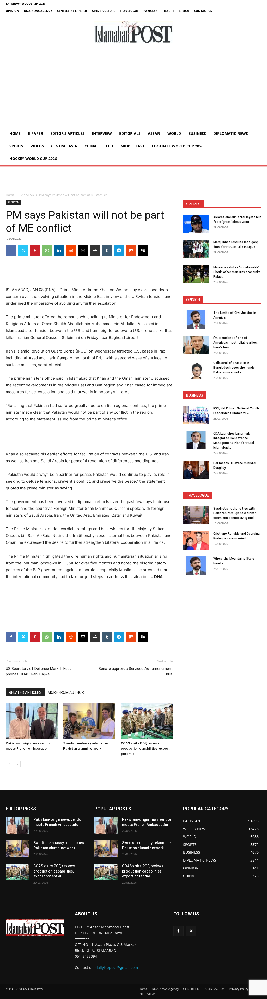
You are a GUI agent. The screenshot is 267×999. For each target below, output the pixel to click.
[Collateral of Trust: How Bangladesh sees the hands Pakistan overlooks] (196, 370)
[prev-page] (9, 764)
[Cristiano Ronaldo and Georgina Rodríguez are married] (196, 540)
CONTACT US (203, 11)
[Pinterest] (35, 250)
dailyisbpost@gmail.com (116, 967)
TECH (108, 145)
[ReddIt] (71, 250)
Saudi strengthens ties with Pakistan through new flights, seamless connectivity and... (235, 513)
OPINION (12, 11)
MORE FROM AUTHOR (66, 692)
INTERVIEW (102, 133)
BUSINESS (197, 133)
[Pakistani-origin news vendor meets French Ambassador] (32, 721)
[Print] (95, 250)
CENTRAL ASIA (64, 145)
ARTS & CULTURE (103, 11)
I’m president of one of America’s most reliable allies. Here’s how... (235, 342)
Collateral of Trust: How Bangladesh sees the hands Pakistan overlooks (234, 367)
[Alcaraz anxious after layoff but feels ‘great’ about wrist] (196, 224)
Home (15, 133)
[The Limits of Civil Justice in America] (196, 319)
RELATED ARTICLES (25, 692)
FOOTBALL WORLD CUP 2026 (177, 145)
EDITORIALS (130, 133)
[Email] (83, 250)
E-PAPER (35, 133)
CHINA (90, 145)
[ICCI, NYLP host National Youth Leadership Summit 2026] (196, 415)
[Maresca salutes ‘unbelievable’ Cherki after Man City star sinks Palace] (196, 274)
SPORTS (16, 145)
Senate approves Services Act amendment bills (136, 671)
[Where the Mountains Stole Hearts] (196, 565)
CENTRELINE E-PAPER (72, 11)
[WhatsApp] (47, 250)
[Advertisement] (133, 88)
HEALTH (168, 11)
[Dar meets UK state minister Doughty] (196, 470)
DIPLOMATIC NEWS (230, 133)
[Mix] (131, 250)
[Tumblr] (107, 250)
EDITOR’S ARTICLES (67, 133)
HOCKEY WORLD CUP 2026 (33, 158)
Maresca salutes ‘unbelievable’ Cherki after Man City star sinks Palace (236, 272)
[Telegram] (119, 250)
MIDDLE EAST (132, 145)
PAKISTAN (150, 11)
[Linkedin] (59, 250)
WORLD (174, 133)
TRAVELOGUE (129, 11)
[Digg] (143, 250)
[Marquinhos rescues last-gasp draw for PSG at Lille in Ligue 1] (196, 249)
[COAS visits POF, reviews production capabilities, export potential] (147, 721)
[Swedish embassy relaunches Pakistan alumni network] (89, 721)
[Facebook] (11, 250)
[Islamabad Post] (133, 32)
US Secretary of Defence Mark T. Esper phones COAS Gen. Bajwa (39, 671)
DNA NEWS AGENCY (38, 11)
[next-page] (17, 764)
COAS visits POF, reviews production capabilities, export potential (145, 748)
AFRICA (184, 11)
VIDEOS (37, 145)
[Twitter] (23, 250)
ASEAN (154, 133)
